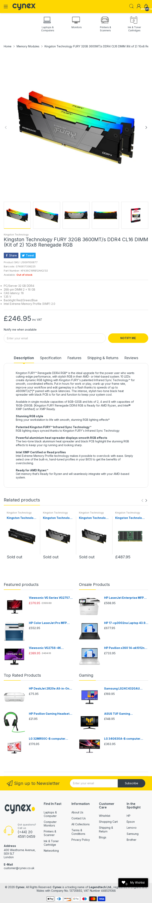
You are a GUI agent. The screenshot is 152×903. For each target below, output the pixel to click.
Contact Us (78, 818)
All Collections (80, 824)
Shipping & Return (106, 829)
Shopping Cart (108, 821)
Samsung (133, 833)
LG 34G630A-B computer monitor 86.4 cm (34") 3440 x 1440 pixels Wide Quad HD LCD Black (126, 739)
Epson (131, 821)
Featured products (21, 584)
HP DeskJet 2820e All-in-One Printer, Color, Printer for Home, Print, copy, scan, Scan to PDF (50, 689)
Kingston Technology (16, 234)
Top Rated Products (22, 675)
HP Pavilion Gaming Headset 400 (49, 714)
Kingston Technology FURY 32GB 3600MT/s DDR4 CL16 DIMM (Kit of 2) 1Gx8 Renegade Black (94, 518)
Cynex (20, 887)
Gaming (86, 675)
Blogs (102, 837)
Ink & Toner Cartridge (51, 842)
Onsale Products (94, 584)
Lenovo (132, 827)
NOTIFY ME (128, 338)
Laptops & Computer (50, 814)
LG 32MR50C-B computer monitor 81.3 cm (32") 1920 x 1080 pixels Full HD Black (49, 739)
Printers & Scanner (50, 833)
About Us (77, 812)
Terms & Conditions (78, 831)
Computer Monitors (50, 823)
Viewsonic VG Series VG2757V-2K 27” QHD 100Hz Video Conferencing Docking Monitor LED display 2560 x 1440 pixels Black (51, 598)
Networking (51, 850)
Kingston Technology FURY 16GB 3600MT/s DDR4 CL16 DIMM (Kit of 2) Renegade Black (58, 518)
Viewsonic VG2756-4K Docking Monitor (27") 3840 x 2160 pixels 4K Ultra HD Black (50, 648)
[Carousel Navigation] (144, 500)
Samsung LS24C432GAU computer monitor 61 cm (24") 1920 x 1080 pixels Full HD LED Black (125, 689)
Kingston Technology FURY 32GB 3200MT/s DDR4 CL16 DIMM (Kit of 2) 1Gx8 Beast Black (22, 518)
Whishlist (104, 815)
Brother (131, 839)
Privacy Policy (80, 839)
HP (128, 815)
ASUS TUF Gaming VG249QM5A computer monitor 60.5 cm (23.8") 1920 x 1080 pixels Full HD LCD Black (126, 714)
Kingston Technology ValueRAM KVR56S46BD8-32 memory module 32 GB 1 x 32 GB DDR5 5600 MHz (130, 518)
